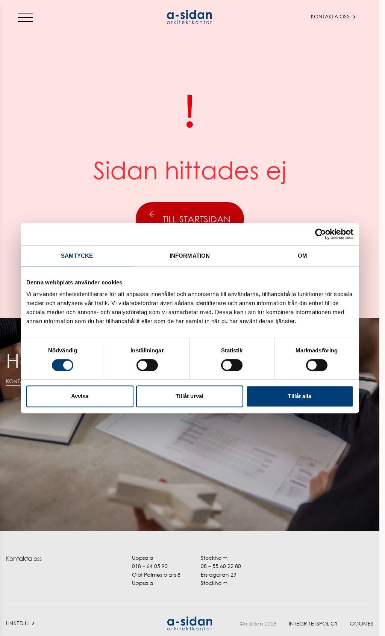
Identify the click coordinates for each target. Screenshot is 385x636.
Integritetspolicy (313, 623)
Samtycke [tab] (77, 255)
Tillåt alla (299, 396)
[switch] (147, 365)
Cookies (361, 623)
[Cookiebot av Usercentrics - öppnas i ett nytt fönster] (320, 234)
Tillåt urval (189, 396)
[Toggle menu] (25, 17)
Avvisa (80, 396)
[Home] (190, 17)
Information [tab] (190, 255)
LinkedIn (17, 623)
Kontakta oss (330, 16)
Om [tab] (302, 255)
